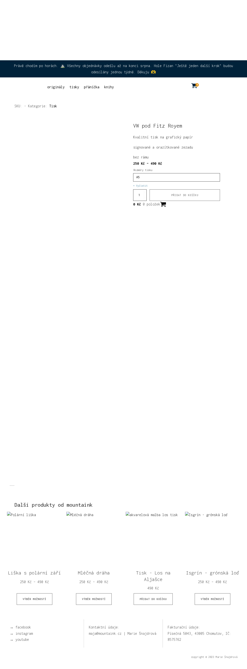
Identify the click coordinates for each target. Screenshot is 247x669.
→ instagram (21, 633)
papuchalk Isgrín (89, 10)
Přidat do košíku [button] (153, 599)
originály (56, 87)
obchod (204, 10)
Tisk (53, 106)
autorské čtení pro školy (135, 10)
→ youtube (19, 639)
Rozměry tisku (142, 170)
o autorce (177, 10)
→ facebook (20, 627)
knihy (109, 87)
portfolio (228, 10)
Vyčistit (142, 185)
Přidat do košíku (184, 195)
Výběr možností (34, 599)
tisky (74, 87)
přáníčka (91, 87)
